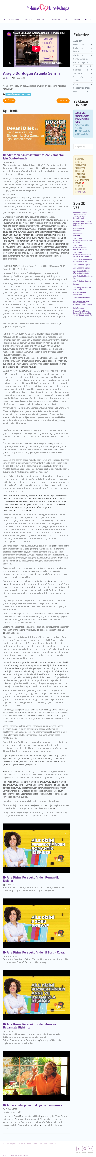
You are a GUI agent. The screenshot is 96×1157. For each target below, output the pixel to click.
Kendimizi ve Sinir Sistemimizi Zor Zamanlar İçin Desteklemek (80, 215)
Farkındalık (26, 95)
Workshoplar (14, 20)
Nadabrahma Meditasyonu (78, 229)
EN (91, 20)
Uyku (75, 91)
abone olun (80, 192)
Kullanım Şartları (25, 1144)
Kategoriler (41, 20)
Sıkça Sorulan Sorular (48, 1144)
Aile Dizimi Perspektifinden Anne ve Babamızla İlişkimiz (82, 255)
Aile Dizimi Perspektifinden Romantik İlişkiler (80, 247)
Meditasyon (56, 20)
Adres (35, 1144)
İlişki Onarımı (78, 308)
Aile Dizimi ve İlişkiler (81, 265)
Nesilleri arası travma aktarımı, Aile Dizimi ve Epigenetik (82, 223)
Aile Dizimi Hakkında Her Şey (83, 277)
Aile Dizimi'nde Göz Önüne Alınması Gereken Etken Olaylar (82, 303)
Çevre (75, 84)
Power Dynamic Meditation (79, 294)
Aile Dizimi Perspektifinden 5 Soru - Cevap (82, 240)
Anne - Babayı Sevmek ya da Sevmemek (82, 261)
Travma (76, 80)
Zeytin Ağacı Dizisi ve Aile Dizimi (82, 288)
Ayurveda (77, 73)
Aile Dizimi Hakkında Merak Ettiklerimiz (81, 272)
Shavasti (77, 69)
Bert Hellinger (79, 62)
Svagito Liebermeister (83, 66)
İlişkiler (76, 51)
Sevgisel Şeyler (80, 77)
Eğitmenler (28, 20)
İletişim (77, 20)
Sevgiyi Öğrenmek (13, 95)
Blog (67, 20)
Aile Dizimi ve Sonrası (82, 281)
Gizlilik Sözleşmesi (9, 1144)
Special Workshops (81, 88)
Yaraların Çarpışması (81, 298)
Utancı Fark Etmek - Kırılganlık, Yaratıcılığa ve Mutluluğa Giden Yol (82, 313)
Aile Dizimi (77, 41)
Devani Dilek (78, 44)
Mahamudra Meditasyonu (78, 234)
